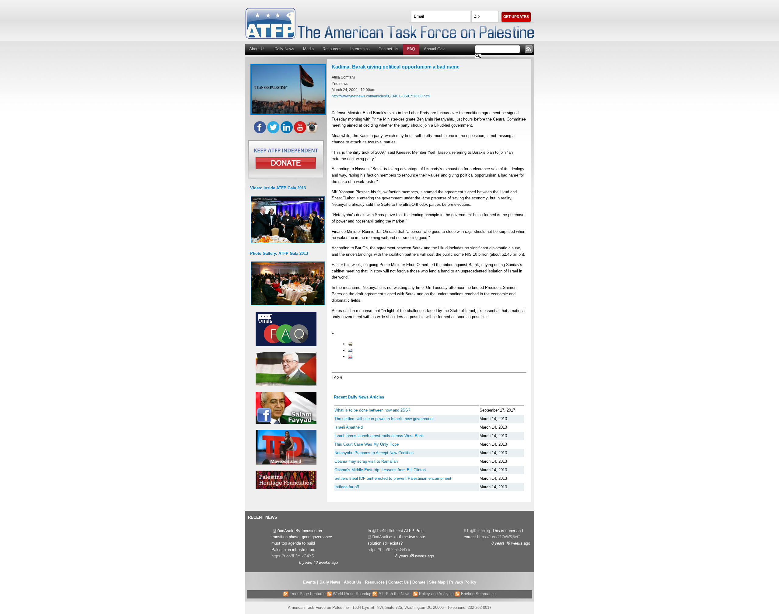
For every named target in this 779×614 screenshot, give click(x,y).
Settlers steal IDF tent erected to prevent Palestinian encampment (392, 478)
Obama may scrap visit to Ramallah (366, 461)
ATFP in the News (394, 593)
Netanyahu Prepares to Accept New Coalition (374, 453)
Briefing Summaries (478, 593)
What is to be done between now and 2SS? (372, 410)
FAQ (411, 49)
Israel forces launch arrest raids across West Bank (379, 435)
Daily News (284, 49)
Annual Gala (434, 49)
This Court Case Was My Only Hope (366, 444)
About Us (257, 49)
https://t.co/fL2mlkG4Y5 (292, 556)
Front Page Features (307, 593)
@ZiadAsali (378, 537)
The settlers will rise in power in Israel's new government (384, 418)
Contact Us (388, 49)
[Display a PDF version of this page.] (350, 356)
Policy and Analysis (436, 593)
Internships (360, 49)
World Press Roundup (351, 593)
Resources (332, 49)
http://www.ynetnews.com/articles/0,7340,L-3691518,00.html (381, 96)
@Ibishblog (480, 530)
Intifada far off (346, 487)
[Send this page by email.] (350, 350)
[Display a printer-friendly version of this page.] (350, 344)
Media (308, 49)
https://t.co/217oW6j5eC (498, 537)
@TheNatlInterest (387, 530)
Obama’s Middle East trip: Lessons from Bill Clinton (380, 470)
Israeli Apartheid (348, 427)
